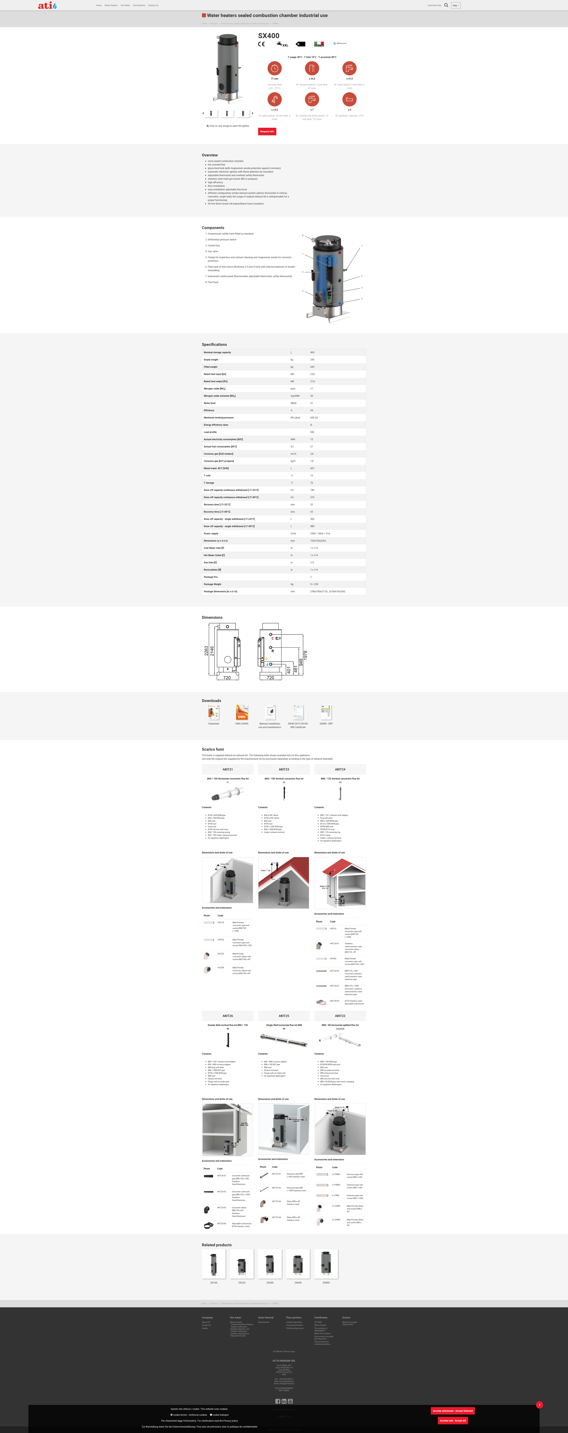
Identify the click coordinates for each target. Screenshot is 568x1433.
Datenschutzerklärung (183, 1426)
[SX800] (326, 1264)
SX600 (298, 1282)
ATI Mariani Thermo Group (284, 1351)
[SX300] (270, 1264)
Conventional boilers (294, 1325)
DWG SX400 (241, 723)
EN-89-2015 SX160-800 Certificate (298, 725)
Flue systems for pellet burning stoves (323, 1337)
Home (99, 5)
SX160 (213, 1282)
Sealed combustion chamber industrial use (239, 1332)
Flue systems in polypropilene (320, 1329)
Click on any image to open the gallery (229, 125)
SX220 (241, 1282)
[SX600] (298, 1264)
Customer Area (434, 5)
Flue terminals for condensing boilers (322, 1342)
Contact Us (153, 5)
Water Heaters (111, 5)
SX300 (270, 1282)
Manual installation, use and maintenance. (269, 725)
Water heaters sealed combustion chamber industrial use (245, 23)
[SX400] (211, 113)
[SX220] (242, 1264)
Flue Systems (139, 5)
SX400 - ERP (326, 723)
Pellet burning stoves (295, 1328)
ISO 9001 (318, 1322)
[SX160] (214, 1264)
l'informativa (189, 1420)
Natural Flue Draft (238, 1335)
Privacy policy (230, 1420)
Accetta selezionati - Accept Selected (453, 1410)
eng (455, 5)
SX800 (326, 1282)
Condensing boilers (294, 1322)
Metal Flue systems (322, 1333)
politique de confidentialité (243, 1426)
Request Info (267, 131)
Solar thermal (263, 1322)
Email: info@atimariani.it (284, 1383)
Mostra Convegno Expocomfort (349, 1323)
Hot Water (125, 5)
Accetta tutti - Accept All (453, 1420)
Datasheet (213, 723)
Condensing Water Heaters (242, 1324)
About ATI (206, 1322)
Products (214, 23)
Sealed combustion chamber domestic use (239, 1327)
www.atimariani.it (286, 1381)
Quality (205, 1328)
